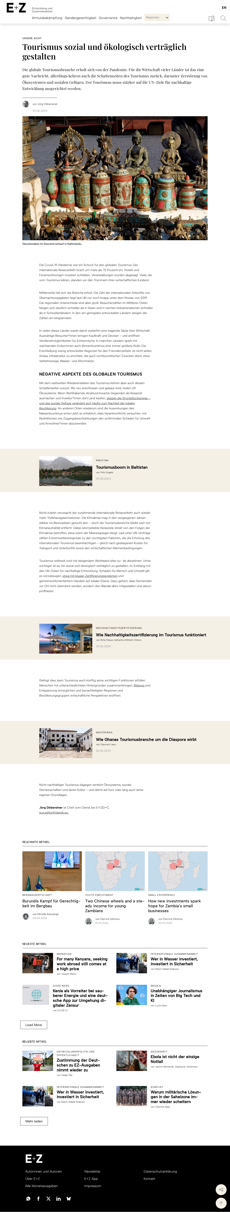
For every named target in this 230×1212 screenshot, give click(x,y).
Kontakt (149, 1179)
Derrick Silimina (107, 919)
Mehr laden (34, 1121)
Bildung (139, 685)
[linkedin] (58, 1198)
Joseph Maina (68, 973)
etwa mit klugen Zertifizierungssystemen (90, 576)
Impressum (92, 1186)
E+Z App (91, 1179)
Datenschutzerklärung (160, 1171)
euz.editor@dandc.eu (54, 812)
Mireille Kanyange (45, 914)
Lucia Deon (161, 1005)
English (224, 8)
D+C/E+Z (62, 1010)
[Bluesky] (68, 1198)
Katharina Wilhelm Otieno (127, 640)
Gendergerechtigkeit (80, 18)
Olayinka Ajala (162, 1106)
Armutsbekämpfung (47, 18)
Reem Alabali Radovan (167, 969)
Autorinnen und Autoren (43, 1171)
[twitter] (48, 1198)
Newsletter (92, 1171)
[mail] (28, 1198)
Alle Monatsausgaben (41, 1186)
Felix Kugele (107, 472)
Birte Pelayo (107, 640)
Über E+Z (32, 1179)
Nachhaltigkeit (131, 18)
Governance (108, 18)
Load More (33, 1025)
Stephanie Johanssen (186, 1066)
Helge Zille (66, 1075)
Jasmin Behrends (164, 1066)
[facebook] (38, 1198)
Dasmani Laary (108, 744)
